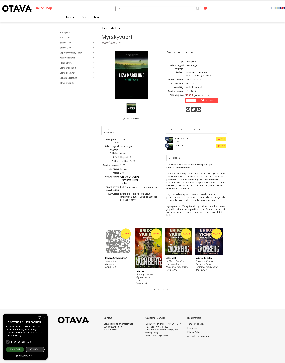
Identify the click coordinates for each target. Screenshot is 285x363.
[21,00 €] (118, 254)
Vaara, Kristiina (193, 75)
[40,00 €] (148, 267)
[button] (198, 8)
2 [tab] (158, 289)
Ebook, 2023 (181, 145)
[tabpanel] (118, 248)
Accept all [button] (15, 349)
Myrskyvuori (116, 28)
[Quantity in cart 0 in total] (205, 8)
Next (225, 256)
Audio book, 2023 (183, 138)
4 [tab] (167, 289)
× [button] (43, 317)
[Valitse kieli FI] (272, 7)
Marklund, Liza (192, 72)
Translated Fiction (129, 179)
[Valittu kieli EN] (282, 7)
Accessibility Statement (198, 336)
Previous (100, 256)
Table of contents (132, 118)
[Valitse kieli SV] (277, 7)
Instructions (71, 17)
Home (104, 28)
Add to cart (207, 100)
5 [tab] (172, 289)
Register (86, 17)
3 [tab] (163, 289)
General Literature (129, 176)
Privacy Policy (193, 332)
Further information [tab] (109, 131)
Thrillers (124, 182)
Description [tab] (174, 157)
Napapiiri (124, 157)
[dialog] (25, 337)
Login (96, 17)
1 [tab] (154, 289)
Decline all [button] (35, 349)
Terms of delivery (195, 323)
